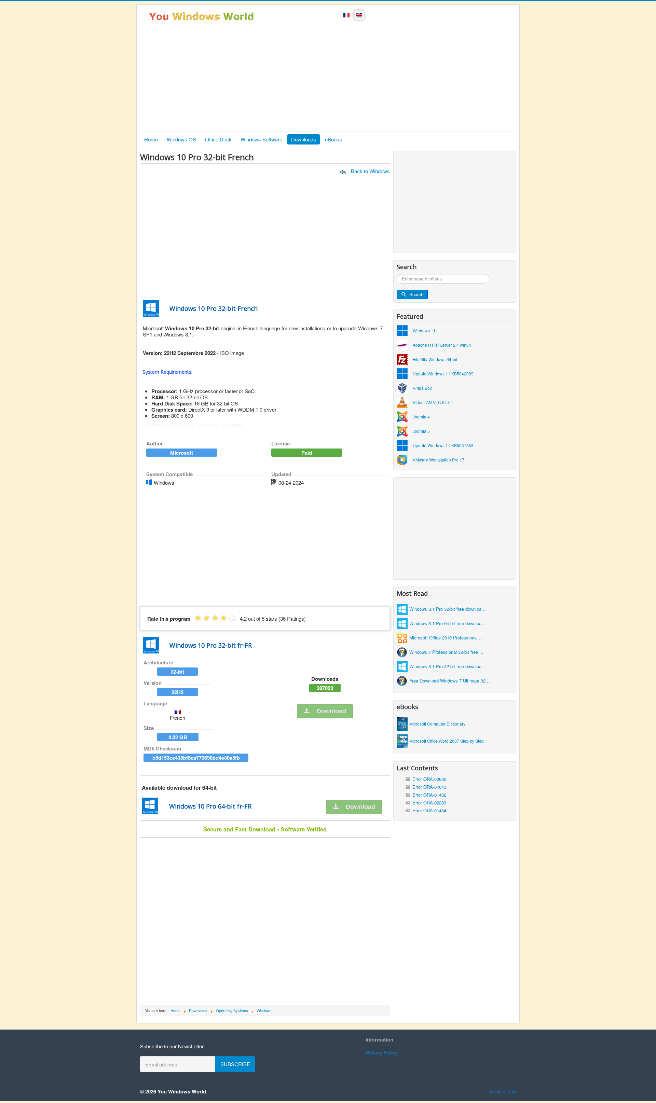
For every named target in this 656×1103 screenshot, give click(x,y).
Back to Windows (370, 171)
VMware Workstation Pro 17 (438, 460)
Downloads (303, 139)
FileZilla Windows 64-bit (435, 359)
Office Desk (218, 139)
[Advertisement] (328, 80)
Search (416, 294)
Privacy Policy (382, 1052)
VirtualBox (422, 388)
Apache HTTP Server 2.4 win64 (442, 345)
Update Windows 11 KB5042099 (443, 373)
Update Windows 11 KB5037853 (443, 445)
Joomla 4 (421, 416)
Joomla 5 (421, 431)
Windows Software (261, 139)
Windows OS (181, 139)
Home (151, 139)
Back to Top (502, 1091)
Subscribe (235, 1063)
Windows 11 (424, 330)
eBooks (333, 139)
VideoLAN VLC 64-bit (433, 402)
